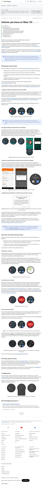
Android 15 (3, 452)
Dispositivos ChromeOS (33, 436)
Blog (2, 442)
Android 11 (3, 459)
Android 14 (3, 454)
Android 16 (3, 450)
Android (2, 433)
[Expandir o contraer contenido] (8, 25)
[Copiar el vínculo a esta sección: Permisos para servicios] (18, 358)
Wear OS (15, 5)
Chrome (2, 468)
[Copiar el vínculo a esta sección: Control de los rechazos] (15, 309)
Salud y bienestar (18, 436)
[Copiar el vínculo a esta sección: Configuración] (12, 373)
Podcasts (3, 444)
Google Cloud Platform (5, 471)
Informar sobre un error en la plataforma (34, 449)
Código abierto (4, 438)
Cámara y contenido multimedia (21, 438)
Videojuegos (17, 433)
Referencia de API (18, 453)
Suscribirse (25, 480)
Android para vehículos (33, 438)
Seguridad (3, 436)
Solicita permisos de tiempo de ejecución (11, 404)
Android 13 (3, 455)
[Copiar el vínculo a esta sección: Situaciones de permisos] (18, 66)
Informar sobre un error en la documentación (34, 452)
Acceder (40, 1)
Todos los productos (5, 473)
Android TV (31, 440)
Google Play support (32, 454)
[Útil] (39, 18)
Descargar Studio (18, 455)
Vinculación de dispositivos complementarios (16, 229)
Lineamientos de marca (14, 477)
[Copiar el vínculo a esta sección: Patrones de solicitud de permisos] (24, 235)
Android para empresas (5, 435)
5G (15, 442)
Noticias (2, 440)
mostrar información (10, 292)
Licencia (7, 477)
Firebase (2, 470)
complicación (37, 367)
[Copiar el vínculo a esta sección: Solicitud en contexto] (13, 251)
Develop (3, 5)
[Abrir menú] (2, 1)
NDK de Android (18, 457)
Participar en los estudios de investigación (34, 456)
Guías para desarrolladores (20, 451)
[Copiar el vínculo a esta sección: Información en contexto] (15, 280)
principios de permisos (11, 98)
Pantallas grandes (32, 433)
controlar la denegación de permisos (20, 354)
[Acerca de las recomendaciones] (19, 401)
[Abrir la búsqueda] (25, 1)
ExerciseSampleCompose (6, 83)
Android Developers (4, 18)
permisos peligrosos (30, 68)
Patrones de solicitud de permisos (32, 86)
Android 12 (3, 457)
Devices (9, 5)
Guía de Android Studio (19, 449)
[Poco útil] (41, 18)
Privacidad (17, 440)
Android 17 (3, 448)
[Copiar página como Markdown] (37, 22)
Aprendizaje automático (19, 435)
